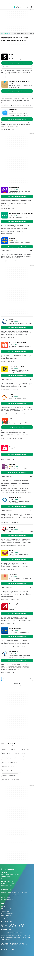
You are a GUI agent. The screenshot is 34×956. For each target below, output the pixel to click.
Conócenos (4, 872)
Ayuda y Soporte (5, 876)
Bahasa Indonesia (6, 935)
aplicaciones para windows (24, 492)
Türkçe (29, 937)
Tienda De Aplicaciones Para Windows (16, 438)
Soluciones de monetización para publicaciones (14, 892)
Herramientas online (6, 885)
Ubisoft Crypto (16, 33)
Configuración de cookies (8, 918)
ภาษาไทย (24, 937)
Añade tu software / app (7, 883)
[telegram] (22, 925)
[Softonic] (17, 7)
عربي (2, 932)
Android (3, 77)
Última (16, 683)
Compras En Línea (15, 77)
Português (8, 937)
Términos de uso (5, 911)
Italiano (13, 935)
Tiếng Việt (4, 939)
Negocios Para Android (21, 413)
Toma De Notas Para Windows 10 (9, 492)
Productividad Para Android (7, 490)
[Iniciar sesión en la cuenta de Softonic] (31, 7)
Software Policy (5, 897)
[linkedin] (16, 925)
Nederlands (27, 935)
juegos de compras (11, 545)
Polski (2, 937)
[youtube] (19, 925)
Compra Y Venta (10, 231)
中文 (8, 939)
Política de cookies (6, 915)
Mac (13, 488)
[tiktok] (9, 925)
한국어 (22, 935)
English (12, 932)
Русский (13, 937)
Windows (3, 438)
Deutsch (7, 932)
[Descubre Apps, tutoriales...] (27, 7)
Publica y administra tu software (10, 895)
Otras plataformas (7, 67)
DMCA (3, 906)
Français (21, 932)
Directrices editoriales (7, 881)
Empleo (3, 879)
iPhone (7, 77)
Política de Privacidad (7, 913)
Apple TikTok (24, 33)
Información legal (6, 908)
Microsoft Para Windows (20, 490)
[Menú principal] (3, 7)
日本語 (17, 935)
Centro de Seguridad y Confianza (10, 874)
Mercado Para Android (6, 233)
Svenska (18, 937)
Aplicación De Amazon (16, 105)
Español (16, 932)
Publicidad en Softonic (7, 899)
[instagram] (6, 925)
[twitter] (12, 925)
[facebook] (2, 925)
